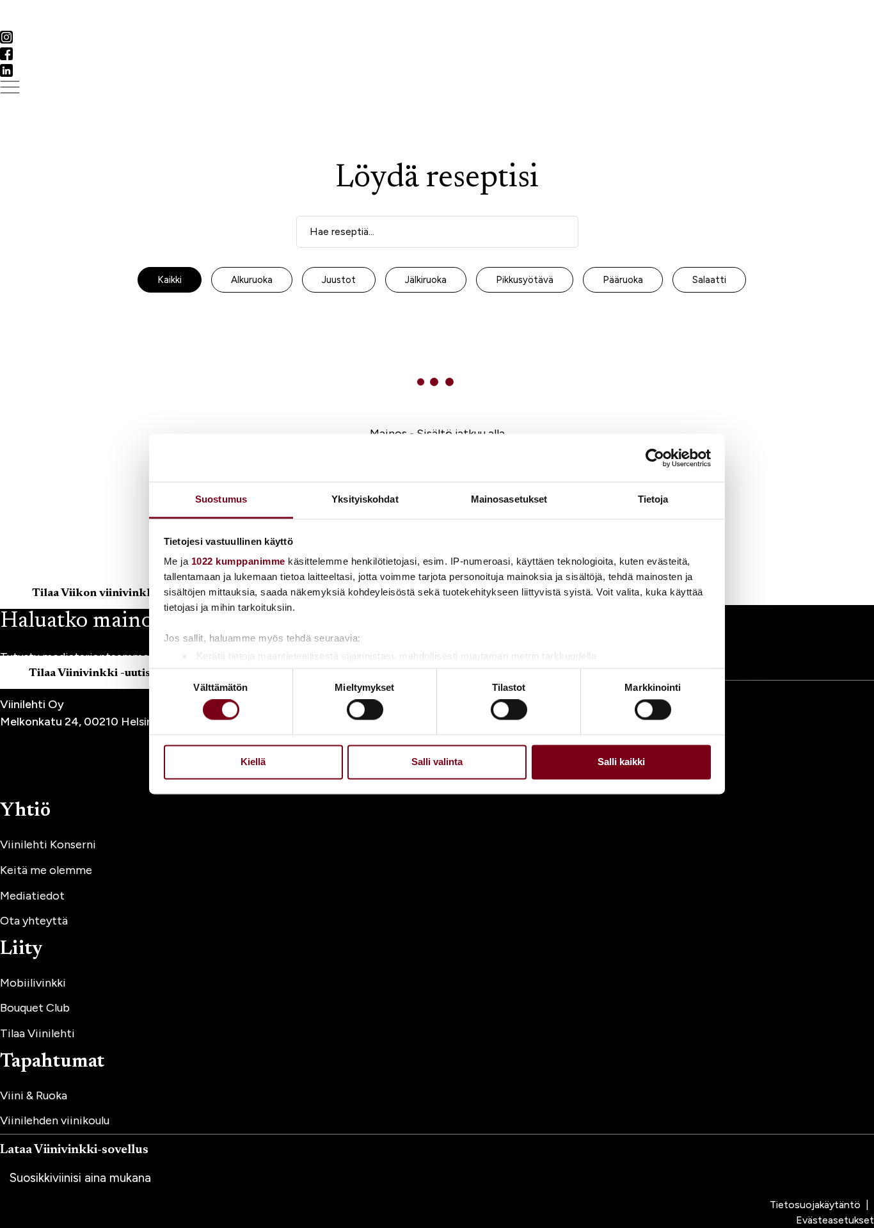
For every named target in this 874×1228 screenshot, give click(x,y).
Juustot (339, 280)
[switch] (365, 710)
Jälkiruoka (426, 280)
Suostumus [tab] (221, 499)
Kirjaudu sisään (36, 23)
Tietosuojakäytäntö (816, 1205)
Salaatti (709, 280)
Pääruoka (623, 280)
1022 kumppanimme (238, 561)
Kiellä (253, 761)
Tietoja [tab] (653, 499)
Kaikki (169, 280)
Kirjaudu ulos (107, 23)
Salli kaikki (621, 761)
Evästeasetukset (835, 1220)
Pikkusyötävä (524, 280)
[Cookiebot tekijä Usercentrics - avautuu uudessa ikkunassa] (655, 457)
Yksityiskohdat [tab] (364, 499)
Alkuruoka (252, 280)
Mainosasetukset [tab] (509, 499)
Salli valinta (437, 761)
